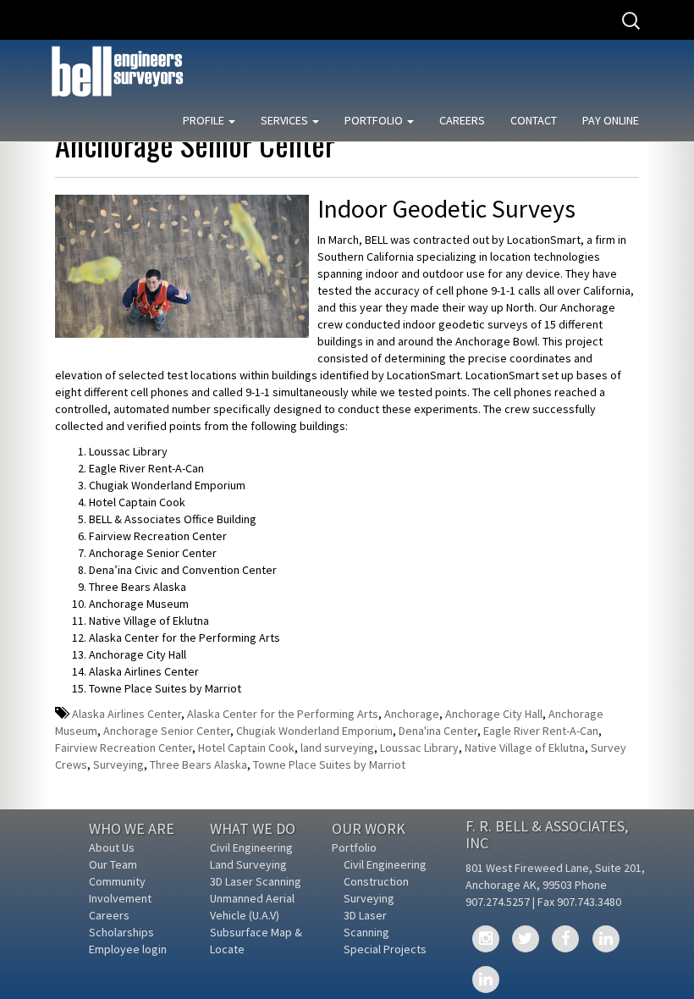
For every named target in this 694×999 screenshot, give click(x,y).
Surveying (118, 764)
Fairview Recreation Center (123, 747)
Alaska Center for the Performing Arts (282, 713)
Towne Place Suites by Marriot (329, 764)
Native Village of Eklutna (525, 747)
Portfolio (374, 120)
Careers (462, 120)
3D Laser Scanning (255, 881)
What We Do (252, 828)
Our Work (368, 828)
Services (286, 120)
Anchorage (411, 713)
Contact (533, 120)
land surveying (337, 747)
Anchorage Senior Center (166, 730)
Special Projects (385, 949)
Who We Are (131, 828)
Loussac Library (419, 747)
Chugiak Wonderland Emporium (314, 730)
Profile (205, 120)
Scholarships (121, 932)
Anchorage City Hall (494, 713)
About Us (112, 847)
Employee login (128, 949)
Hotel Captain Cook (246, 747)
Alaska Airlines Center (126, 713)
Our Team (113, 864)
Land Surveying (248, 864)
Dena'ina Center (438, 730)
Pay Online (610, 120)
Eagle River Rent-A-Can (540, 730)
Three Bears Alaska (198, 764)
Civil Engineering (251, 847)
